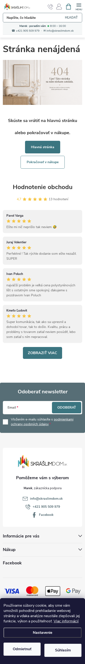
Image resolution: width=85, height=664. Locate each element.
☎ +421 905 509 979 (25, 31)
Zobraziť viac (42, 353)
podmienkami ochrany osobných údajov (42, 421)
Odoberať (66, 407)
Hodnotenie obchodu (42, 187)
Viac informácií (66, 621)
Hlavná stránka (42, 147)
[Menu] (78, 6)
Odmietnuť (22, 649)
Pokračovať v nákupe (43, 162)
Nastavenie (42, 632)
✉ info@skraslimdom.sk (58, 31)
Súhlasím (63, 650)
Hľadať (71, 17)
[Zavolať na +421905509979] (50, 7)
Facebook (46, 515)
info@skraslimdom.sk (46, 498)
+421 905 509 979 (46, 506)
